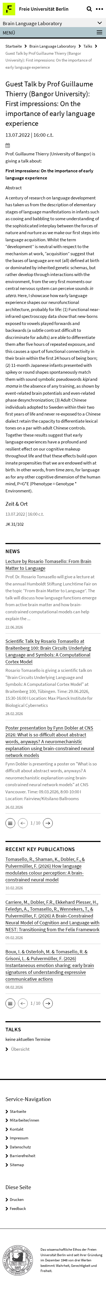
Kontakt (16, 1129)
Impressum (19, 1137)
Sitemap (17, 1164)
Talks (87, 46)
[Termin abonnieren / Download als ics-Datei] (53, 145)
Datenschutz (20, 1146)
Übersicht (20, 1049)
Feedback (18, 1208)
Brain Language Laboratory (52, 46)
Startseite (13, 46)
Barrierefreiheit (22, 1155)
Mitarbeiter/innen (24, 1120)
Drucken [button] (17, 1199)
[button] (10, 823)
